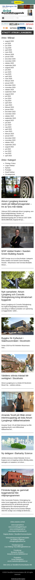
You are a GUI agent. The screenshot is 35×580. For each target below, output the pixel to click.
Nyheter (7, 168)
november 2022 (10, 140)
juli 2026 (8, 43)
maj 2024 (8, 100)
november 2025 (10, 61)
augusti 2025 (9, 67)
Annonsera (18, 2)
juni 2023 (8, 125)
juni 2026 (8, 45)
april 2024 (8, 103)
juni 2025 (8, 72)
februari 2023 (9, 133)
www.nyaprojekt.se (17, 525)
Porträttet (8, 170)
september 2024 (10, 92)
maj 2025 (8, 74)
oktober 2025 (9, 63)
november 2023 (10, 114)
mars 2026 (8, 52)
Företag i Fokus (10, 163)
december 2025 (10, 59)
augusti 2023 (9, 120)
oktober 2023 (9, 116)
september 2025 (10, 65)
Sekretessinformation (18, 579)
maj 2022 (8, 153)
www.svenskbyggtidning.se (17, 527)
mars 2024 (8, 105)
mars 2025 (8, 78)
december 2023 (10, 111)
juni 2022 (8, 151)
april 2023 (8, 129)
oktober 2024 (9, 89)
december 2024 (10, 85)
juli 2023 (8, 122)
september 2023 (10, 118)
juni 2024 (8, 98)
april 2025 (8, 76)
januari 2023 (9, 136)
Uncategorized (10, 174)
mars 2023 (8, 131)
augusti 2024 (9, 94)
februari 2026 (9, 54)
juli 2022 (8, 149)
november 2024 (10, 87)
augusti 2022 (9, 147)
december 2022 (10, 138)
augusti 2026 (9, 41)
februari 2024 (9, 107)
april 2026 (8, 50)
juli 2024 (8, 96)
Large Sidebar (10, 165)
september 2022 (10, 144)
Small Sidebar (10, 172)
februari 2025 (9, 81)
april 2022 (8, 155)
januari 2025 (9, 83)
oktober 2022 (9, 142)
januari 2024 (9, 109)
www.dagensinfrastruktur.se (17, 531)
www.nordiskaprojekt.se (17, 529)
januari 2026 (9, 56)
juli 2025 (8, 70)
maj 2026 (8, 48)
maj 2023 (8, 127)
